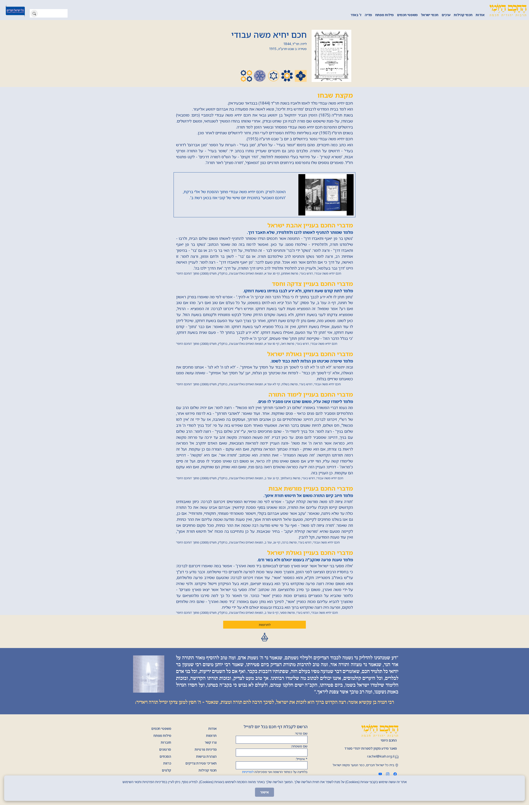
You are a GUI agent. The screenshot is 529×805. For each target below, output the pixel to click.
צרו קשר (211, 742)
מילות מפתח (384, 15)
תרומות (211, 735)
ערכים (446, 15)
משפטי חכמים (407, 15)
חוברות (166, 742)
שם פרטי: (301, 733)
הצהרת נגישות (206, 756)
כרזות (167, 763)
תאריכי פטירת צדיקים (201, 763)
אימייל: (301, 759)
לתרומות (264, 624)
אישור (264, 792)
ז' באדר (356, 15)
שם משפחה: (299, 746)
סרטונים (165, 749)
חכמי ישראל (429, 15)
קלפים (166, 770)
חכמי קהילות (463, 15)
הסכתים (165, 756)
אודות (480, 15)
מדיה (368, 15)
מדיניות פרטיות (206, 749)
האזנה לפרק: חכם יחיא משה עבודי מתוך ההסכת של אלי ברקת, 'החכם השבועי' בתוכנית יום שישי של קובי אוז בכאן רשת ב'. (234, 194)
